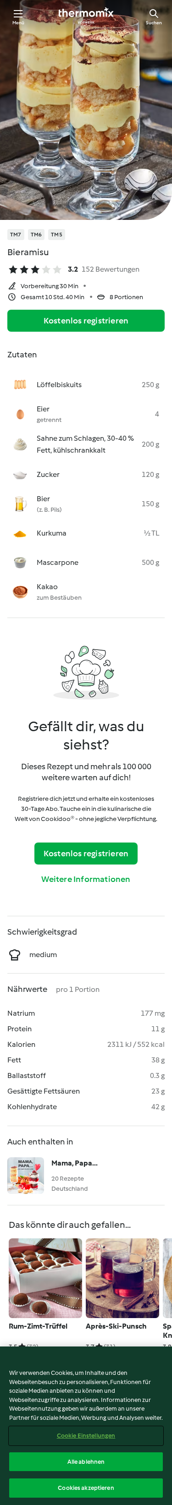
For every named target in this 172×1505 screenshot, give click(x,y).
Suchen (154, 23)
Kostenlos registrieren (86, 321)
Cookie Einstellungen (86, 1435)
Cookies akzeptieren (86, 1487)
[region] (86, 1425)
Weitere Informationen (85, 879)
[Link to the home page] (86, 16)
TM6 (36, 234)
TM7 (16, 234)
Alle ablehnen (86, 1461)
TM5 (56, 234)
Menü (18, 23)
